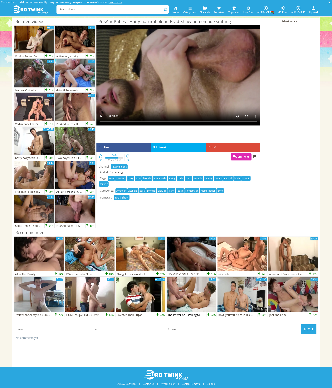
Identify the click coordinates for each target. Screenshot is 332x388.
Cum (171, 190)
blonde (147, 178)
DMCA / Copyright (126, 384)
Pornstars (219, 12)
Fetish (180, 190)
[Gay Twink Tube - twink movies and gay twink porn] (33, 9)
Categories (189, 12)
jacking (208, 178)
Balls (142, 190)
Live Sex (248, 12)
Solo (220, 190)
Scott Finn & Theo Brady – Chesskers (38, 226)
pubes (218, 178)
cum (111, 178)
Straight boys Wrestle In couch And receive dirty (146, 274)
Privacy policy (168, 384)
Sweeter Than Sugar (129, 315)
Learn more (115, 2)
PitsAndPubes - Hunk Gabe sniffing (77, 124)
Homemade (191, 190)
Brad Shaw (122, 197)
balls (180, 178)
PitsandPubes (119, 166)
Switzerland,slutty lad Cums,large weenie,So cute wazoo (50, 315)
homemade (160, 178)
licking (172, 178)
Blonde (151, 190)
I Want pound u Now (79, 274)
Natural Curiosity (25, 90)
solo (138, 178)
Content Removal (191, 384)
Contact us (148, 384)
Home (176, 12)
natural (228, 178)
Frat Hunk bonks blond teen (32, 192)
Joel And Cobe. (278, 315)
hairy (130, 178)
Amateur (121, 190)
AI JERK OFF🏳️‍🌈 (265, 12)
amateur (120, 178)
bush (237, 178)
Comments (243, 156)
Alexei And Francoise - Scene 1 (288, 274)
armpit (246, 178)
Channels (205, 12)
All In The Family (25, 274)
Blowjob (162, 190)
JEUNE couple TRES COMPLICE (85, 315)
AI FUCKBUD (298, 12)
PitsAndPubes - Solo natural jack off (78, 226)
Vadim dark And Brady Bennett (34, 124)
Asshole (132, 190)
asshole (198, 178)
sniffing (104, 184)
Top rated (234, 12)
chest (188, 178)
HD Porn (282, 12)
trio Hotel (224, 274)
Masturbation (208, 190)
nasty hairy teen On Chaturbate (34, 158)
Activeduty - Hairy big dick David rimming (81, 56)
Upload (313, 12)
